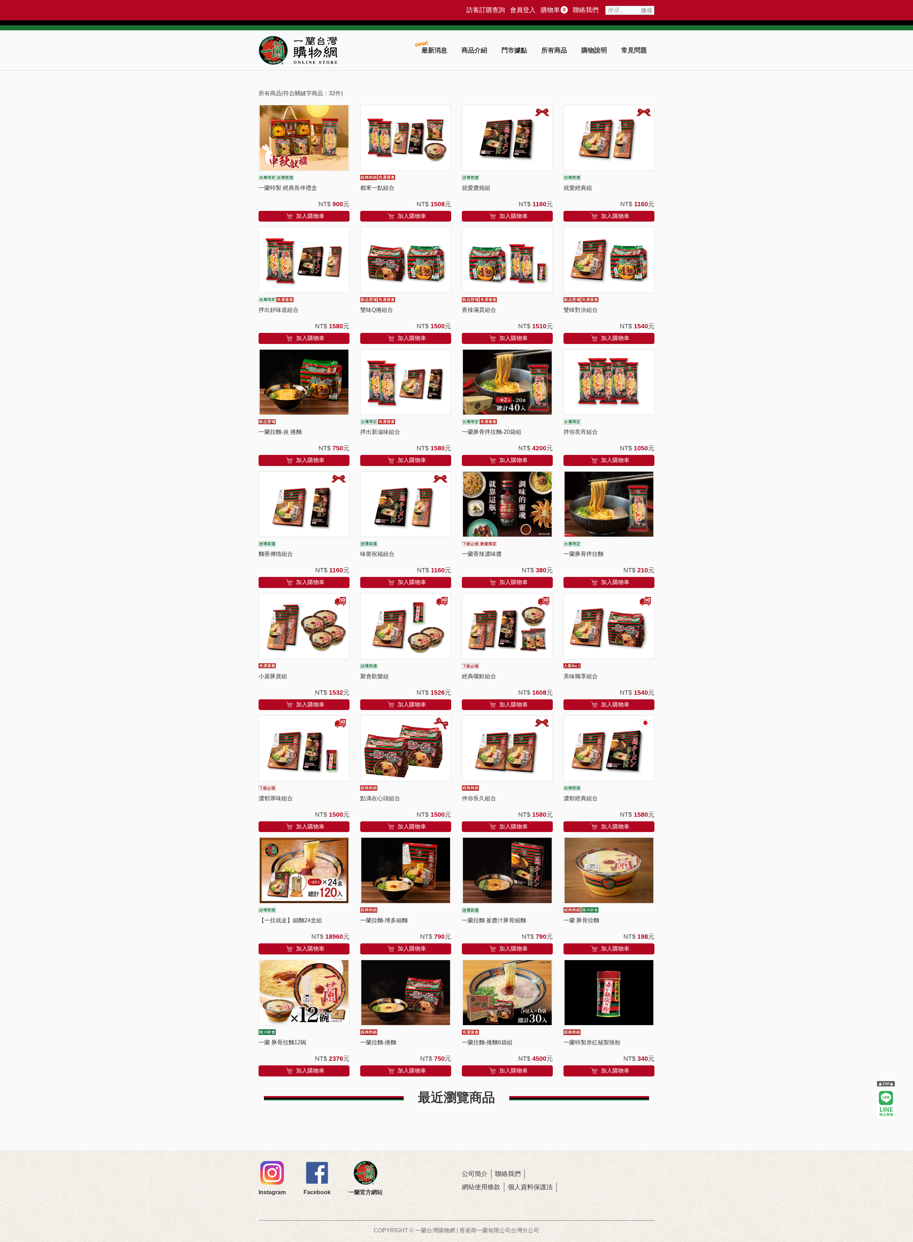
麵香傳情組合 (276, 554)
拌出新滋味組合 (380, 432)
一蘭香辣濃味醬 (482, 554)
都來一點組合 (377, 188)
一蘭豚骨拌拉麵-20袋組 (491, 432)
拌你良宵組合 (580, 432)
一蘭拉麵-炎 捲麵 (280, 432)
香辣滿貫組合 (479, 310)
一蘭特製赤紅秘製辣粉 (592, 1042)
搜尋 (646, 10)
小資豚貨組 (273, 676)
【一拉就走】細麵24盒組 (290, 920)
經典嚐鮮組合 (479, 676)
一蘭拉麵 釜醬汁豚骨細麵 (494, 920)
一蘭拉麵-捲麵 (378, 1042)
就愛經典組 (577, 188)
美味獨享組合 (580, 676)
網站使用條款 (481, 1187)
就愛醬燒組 (476, 188)
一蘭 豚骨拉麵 (581, 920)
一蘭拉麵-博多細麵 (384, 920)
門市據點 (514, 50)
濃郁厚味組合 (276, 798)
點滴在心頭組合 (380, 798)
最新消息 (434, 50)
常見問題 (634, 50)
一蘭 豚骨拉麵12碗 (282, 1042)
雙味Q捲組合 (376, 310)
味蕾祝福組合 (377, 554)
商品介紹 (474, 50)
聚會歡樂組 (374, 676)
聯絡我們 (585, 10)
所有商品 (554, 50)
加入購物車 (310, 216)
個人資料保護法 (530, 1187)
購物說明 (594, 50)
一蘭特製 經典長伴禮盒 (288, 188)
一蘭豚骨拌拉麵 (583, 554)
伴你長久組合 (479, 798)
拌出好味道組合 (279, 310)
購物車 (553, 10)
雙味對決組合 (580, 310)
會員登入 (523, 10)
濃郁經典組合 (580, 798)
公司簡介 (475, 1173)
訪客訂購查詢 (485, 10)
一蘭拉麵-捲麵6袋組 (487, 1042)
